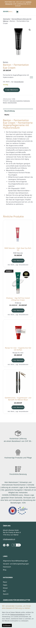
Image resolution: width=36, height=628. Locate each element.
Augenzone (26, 101)
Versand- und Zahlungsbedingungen (16, 564)
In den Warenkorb (11, 90)
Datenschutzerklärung (17, 614)
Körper (5, 588)
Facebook (7, 546)
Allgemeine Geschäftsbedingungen (15, 561)
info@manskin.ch (9, 539)
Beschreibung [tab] (9, 111)
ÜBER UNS (6, 526)
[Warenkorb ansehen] (17, 12)
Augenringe (19, 101)
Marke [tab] (6, 115)
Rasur (5, 582)
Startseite (6, 19)
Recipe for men (18, 353)
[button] (30, 30)
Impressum (7, 567)
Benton (5, 62)
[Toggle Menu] (31, 77)
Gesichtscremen (12, 102)
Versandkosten (19, 82)
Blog (4, 570)
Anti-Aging (13, 101)
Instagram (4, 546)
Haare (5, 585)
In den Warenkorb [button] (18, 260)
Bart (4, 591)
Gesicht (5, 594)
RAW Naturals (18, 253)
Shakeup (18, 303)
